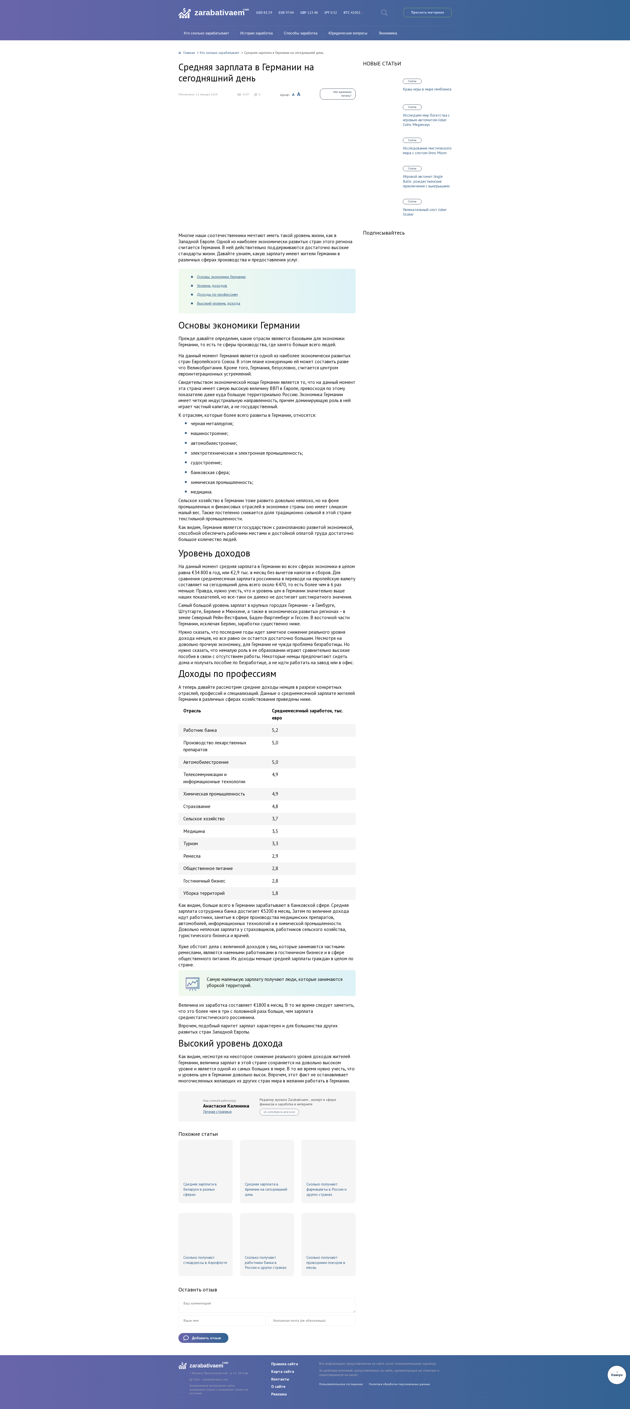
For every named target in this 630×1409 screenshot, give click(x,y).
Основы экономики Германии (221, 276)
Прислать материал (427, 12)
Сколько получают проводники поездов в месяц (325, 1262)
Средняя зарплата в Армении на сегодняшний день (266, 1189)
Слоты (412, 81)
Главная (189, 52)
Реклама (279, 1394)
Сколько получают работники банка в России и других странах (265, 1262)
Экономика (387, 33)
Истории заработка (256, 33)
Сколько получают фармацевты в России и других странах (326, 1189)
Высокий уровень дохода (218, 303)
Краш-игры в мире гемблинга (427, 89)
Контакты (280, 1379)
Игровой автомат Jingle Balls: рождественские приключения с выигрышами (426, 181)
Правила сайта (284, 1363)
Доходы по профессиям (217, 294)
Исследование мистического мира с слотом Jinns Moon (427, 150)
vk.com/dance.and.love (279, 1112)
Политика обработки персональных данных (399, 1384)
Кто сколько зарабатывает (206, 33)
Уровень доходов (212, 285)
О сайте (278, 1386)
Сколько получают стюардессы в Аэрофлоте (205, 1260)
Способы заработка (300, 33)
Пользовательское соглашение (341, 1384)
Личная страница (217, 1111)
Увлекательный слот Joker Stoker (425, 212)
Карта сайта (282, 1371)
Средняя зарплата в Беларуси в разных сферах (200, 1189)
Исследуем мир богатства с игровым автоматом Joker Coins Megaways (426, 120)
